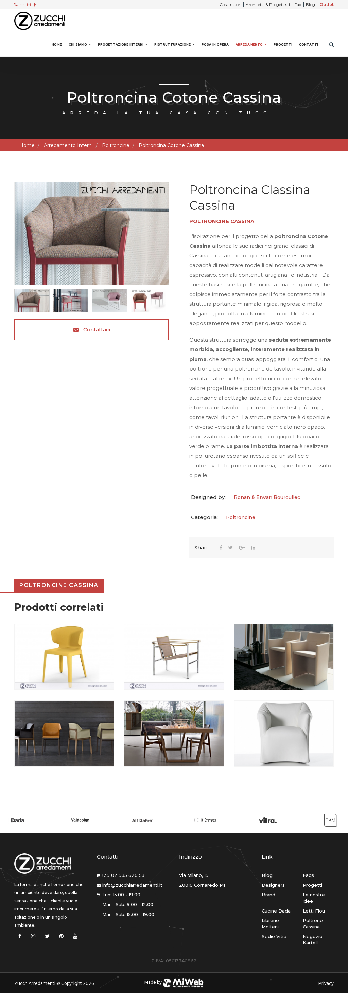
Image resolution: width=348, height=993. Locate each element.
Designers (273, 885)
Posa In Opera (215, 44)
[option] (91, 233)
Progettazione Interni (120, 44)
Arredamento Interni (68, 145)
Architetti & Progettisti (268, 4)
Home (57, 44)
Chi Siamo (78, 44)
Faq (297, 4)
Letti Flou (314, 911)
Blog (310, 4)
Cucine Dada (276, 911)
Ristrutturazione (172, 44)
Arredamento (249, 44)
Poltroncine (115, 145)
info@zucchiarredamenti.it (132, 885)
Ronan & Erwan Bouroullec (267, 497)
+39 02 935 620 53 (123, 875)
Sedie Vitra (274, 936)
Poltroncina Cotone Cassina (171, 145)
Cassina (242, 221)
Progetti (283, 44)
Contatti (308, 44)
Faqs (308, 875)
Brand (268, 894)
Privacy (326, 983)
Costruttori (230, 4)
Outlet (326, 4)
